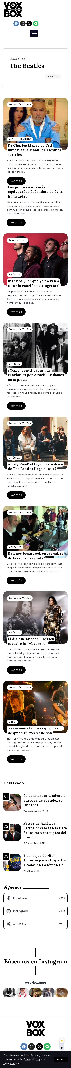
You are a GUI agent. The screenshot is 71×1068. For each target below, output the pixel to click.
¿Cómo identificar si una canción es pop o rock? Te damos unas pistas (36, 374)
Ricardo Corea (17, 240)
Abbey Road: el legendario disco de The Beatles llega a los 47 (35, 466)
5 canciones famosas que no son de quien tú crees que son (35, 730)
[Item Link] (35, 124)
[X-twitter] (29, 23)
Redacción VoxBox (20, 104)
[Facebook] (16, 23)
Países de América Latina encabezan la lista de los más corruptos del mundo (45, 830)
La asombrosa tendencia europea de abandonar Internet (44, 800)
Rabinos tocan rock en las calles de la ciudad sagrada (35, 555)
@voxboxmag (35, 983)
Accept (60, 1059)
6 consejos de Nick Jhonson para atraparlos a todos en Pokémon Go (44, 860)
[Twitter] (35, 924)
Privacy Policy (32, 1059)
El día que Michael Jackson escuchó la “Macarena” (31, 641)
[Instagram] (23, 23)
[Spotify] (35, 23)
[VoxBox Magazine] (12, 9)
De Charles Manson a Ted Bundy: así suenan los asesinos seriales (34, 150)
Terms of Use (11, 1063)
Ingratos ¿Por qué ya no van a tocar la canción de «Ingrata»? (34, 283)
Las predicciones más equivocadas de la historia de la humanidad (35, 191)
